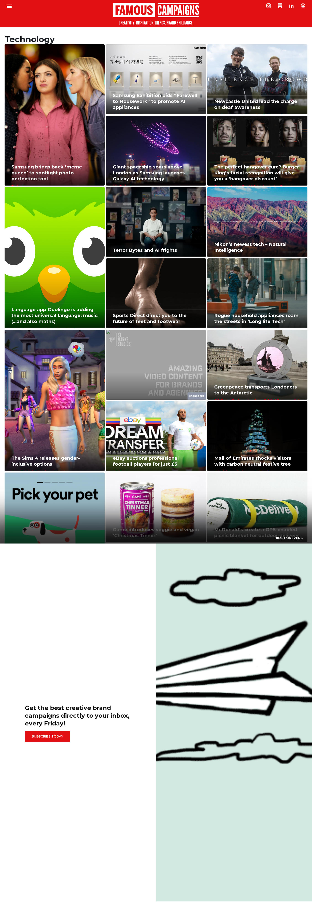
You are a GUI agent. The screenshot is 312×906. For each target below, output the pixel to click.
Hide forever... (289, 538)
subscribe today (47, 736)
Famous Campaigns (156, 13)
